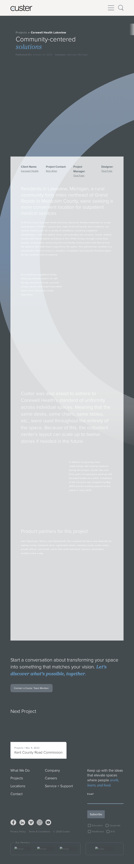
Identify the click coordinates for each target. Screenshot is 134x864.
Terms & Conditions (39, 831)
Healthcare (98, 831)
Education (97, 825)
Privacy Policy (18, 831)
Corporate (115, 825)
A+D (112, 831)
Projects (21, 32)
